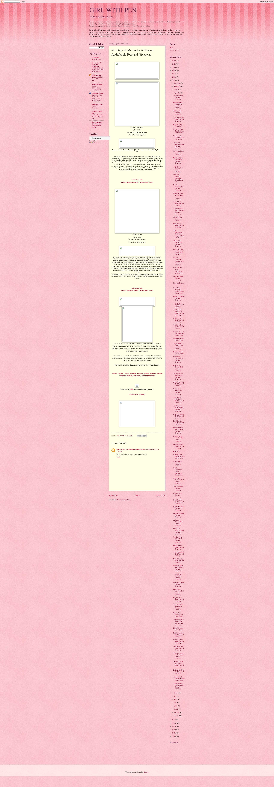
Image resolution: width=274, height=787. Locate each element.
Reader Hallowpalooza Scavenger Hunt (96, 88)
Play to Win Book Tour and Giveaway (178, 508)
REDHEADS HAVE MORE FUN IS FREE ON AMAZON (98, 70)
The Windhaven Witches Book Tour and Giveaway (178, 376)
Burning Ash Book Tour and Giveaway (178, 298)
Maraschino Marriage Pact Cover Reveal (178, 614)
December (177, 83)
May (175, 703)
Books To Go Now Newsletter (97, 107)
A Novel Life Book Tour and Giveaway (178, 320)
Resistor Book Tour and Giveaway (177, 495)
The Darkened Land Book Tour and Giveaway (179, 678)
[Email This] (138, 436)
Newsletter (137, 375)
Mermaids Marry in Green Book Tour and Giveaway (178, 568)
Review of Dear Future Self (178, 125)
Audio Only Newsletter (148, 375)
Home (137, 495)
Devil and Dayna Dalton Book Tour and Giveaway (178, 160)
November (177, 86)
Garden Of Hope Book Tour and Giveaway (178, 446)
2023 (173, 70)
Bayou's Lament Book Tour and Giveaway (178, 641)
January (176, 716)
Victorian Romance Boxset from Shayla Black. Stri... (178, 178)
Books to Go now (97, 104)
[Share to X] (142, 436)
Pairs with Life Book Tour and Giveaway (178, 225)
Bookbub (159, 373)
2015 (173, 733)
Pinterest (140, 373)
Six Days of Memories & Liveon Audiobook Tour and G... (177, 471)
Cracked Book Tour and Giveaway (177, 219)
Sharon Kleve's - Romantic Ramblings (97, 64)
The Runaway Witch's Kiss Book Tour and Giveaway (178, 312)
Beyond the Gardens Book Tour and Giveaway (178, 359)
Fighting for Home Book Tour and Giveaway (178, 672)
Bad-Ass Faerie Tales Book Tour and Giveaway (179, 456)
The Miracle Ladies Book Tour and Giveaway (177, 243)
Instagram (133, 373)
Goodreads (129, 375)
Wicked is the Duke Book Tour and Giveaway (177, 576)
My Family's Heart (97, 93)
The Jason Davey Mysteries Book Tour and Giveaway (178, 211)
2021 (173, 77)
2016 (173, 730)
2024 (173, 67)
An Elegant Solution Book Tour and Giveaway (178, 522)
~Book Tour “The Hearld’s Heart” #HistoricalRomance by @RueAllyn (97, 97)
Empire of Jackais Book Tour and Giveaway (178, 416)
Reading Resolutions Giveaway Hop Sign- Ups (98, 116)
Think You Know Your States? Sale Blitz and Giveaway (178, 622)
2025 (173, 64)
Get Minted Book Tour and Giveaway (178, 153)
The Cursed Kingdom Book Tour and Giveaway (178, 145)
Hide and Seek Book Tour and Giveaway (178, 547)
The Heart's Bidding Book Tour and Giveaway (178, 169)
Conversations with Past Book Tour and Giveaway (178, 438)
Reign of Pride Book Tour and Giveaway (178, 599)
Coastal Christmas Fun (97, 80)
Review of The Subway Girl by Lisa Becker (178, 137)
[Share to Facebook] (144, 436)
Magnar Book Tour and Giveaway (179, 339)
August (176, 693)
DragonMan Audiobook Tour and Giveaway (177, 391)
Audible (123, 182)
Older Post (160, 495)
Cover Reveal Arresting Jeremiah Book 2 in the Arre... (178, 290)
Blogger (146, 772)
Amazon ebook (143, 182)
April (175, 706)
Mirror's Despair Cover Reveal (178, 629)
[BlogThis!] (140, 436)
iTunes (151, 182)
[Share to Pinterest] (146, 436)
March (176, 709)
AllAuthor (153, 373)
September (177, 93)
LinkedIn (146, 373)
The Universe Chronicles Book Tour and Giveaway (178, 400)
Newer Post (113, 495)
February (177, 712)
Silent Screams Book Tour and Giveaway (178, 501)
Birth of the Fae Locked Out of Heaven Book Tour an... (178, 251)
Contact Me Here (175, 51)
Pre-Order (176, 451)
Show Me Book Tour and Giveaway (177, 463)
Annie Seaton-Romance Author (97, 76)
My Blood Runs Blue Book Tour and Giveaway (178, 131)
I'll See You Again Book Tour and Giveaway (178, 384)
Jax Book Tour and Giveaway (178, 284)
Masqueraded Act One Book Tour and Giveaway (178, 333)
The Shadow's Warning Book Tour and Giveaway (178, 408)
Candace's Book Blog (97, 112)
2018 (173, 723)
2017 (173, 726)
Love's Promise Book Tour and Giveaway (178, 422)
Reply (118, 457)
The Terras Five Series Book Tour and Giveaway (177, 607)
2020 (173, 80)
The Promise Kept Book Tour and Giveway (178, 554)
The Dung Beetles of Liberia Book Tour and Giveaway (178, 655)
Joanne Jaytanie (97, 84)
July (175, 696)
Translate (96, 143)
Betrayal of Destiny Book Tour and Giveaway (178, 368)
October (176, 90)
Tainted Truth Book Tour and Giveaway (178, 203)
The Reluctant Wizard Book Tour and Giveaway (178, 346)
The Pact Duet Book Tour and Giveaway (178, 305)
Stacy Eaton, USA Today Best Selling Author (131, 449)
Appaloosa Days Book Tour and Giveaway (178, 648)
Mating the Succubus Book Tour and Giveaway (178, 480)
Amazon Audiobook (132, 182)
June (175, 699)
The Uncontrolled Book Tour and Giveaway (178, 119)
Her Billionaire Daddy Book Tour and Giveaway (177, 105)
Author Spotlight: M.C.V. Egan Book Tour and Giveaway (178, 664)
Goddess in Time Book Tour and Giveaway (178, 326)
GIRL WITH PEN (112, 10)
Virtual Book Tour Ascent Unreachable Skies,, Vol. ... (178, 270)
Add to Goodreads (137, 180)
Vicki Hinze (95, 57)
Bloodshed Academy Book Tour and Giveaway (178, 531)
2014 (173, 736)
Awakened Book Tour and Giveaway (178, 278)
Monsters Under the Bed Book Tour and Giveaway (178, 196)
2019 (173, 720)
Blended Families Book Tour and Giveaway (178, 634)
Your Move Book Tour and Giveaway (178, 488)
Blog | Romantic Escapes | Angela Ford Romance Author (97, 124)
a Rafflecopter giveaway (137, 394)
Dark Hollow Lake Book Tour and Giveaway (178, 560)
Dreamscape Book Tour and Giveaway (178, 515)
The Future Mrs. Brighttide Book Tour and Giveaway (179, 686)
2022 (173, 74)
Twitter (127, 373)
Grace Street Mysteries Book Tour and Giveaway (178, 592)
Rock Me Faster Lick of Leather (178, 353)
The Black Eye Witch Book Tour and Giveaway (177, 539)
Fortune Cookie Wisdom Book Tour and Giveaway (178, 430)
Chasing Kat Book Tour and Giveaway (178, 584)
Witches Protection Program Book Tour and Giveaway (178, 261)
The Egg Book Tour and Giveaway (177, 112)
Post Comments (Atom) (124, 500)
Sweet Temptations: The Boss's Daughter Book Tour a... (178, 233)
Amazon (122, 375)
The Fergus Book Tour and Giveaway (178, 97)
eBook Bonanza (96, 59)
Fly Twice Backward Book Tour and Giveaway (178, 187)
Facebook (120, 373)
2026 (173, 61)
